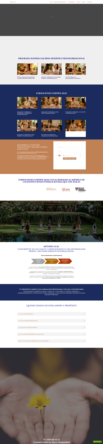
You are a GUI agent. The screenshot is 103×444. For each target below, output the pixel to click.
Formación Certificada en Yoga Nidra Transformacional (50, 112)
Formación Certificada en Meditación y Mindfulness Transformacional (24, 113)
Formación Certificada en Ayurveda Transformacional (75, 112)
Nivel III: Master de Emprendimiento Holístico (73, 77)
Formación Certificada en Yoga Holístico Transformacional (25, 135)
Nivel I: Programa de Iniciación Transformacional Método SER (26, 77)
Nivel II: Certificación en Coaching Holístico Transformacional (51, 77)
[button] (97, 442)
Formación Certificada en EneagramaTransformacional (49, 135)
